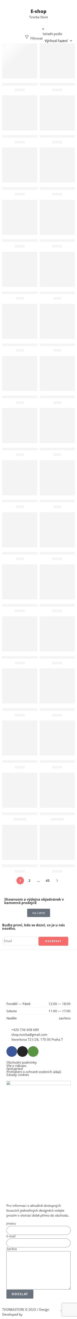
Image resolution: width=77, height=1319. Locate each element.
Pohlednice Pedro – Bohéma (24, 397)
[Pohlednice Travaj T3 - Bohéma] (57, 425)
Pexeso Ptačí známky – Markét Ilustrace (34, 241)
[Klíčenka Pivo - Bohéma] (19, 112)
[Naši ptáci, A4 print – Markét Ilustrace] (19, 165)
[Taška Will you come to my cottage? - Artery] (19, 842)
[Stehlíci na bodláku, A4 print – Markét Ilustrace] (19, 738)
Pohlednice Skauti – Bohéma (25, 449)
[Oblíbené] (33, 47)
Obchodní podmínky (21, 1062)
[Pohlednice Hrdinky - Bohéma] (19, 321)
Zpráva (11, 1249)
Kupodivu (30, 1314)
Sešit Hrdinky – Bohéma (21, 605)
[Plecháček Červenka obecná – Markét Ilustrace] (57, 217)
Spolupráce (14, 1068)
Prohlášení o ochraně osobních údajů (33, 1072)
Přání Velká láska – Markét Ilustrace (31, 553)
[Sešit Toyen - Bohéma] (19, 685)
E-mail (11, 1236)
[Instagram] (22, 1051)
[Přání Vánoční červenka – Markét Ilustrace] (57, 477)
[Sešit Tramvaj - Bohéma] (57, 685)
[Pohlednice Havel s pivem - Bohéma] (57, 269)
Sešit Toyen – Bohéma (20, 709)
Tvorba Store (38, 17)
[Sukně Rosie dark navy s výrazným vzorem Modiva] (57, 790)
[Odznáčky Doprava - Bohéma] (57, 165)
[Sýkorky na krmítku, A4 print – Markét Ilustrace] (57, 738)
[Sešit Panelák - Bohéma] (57, 581)
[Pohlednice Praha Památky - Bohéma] (57, 373)
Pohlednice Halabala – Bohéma (27, 293)
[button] (19, 72)
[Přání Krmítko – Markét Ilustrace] (19, 477)
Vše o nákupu (16, 1065)
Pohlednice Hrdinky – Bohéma (26, 345)
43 (48, 881)
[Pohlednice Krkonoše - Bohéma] (57, 321)
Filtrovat (36, 38)
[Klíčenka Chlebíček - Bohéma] (57, 60)
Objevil (55, 1310)
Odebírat (53, 941)
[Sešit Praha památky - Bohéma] (57, 633)
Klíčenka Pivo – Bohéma (21, 136)
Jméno (11, 1223)
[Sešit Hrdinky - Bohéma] (19, 581)
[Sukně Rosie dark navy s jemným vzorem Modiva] (19, 790)
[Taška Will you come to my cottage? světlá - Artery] (57, 842)
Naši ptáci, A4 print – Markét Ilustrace (33, 188)
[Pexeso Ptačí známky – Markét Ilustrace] (19, 217)
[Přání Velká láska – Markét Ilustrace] (19, 529)
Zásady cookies (17, 1075)
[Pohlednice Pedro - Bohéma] (19, 373)
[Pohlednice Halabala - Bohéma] (19, 269)
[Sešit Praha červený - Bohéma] (19, 633)
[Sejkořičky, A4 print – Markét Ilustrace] (57, 529)
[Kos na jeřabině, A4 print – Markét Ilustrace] (57, 112)
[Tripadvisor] (33, 1051)
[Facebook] (11, 1051)
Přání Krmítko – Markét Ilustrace (28, 501)
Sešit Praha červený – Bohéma (26, 657)
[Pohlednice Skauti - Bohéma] (19, 425)
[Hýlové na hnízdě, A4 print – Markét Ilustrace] (19, 60)
